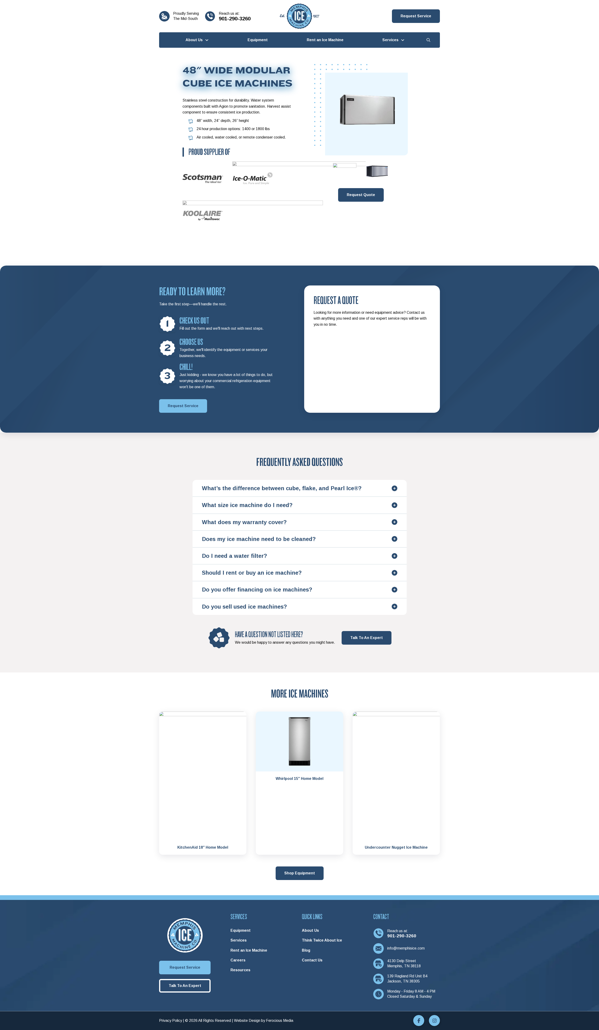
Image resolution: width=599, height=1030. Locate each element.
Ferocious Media (279, 1021)
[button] (416, 16)
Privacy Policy (170, 1021)
